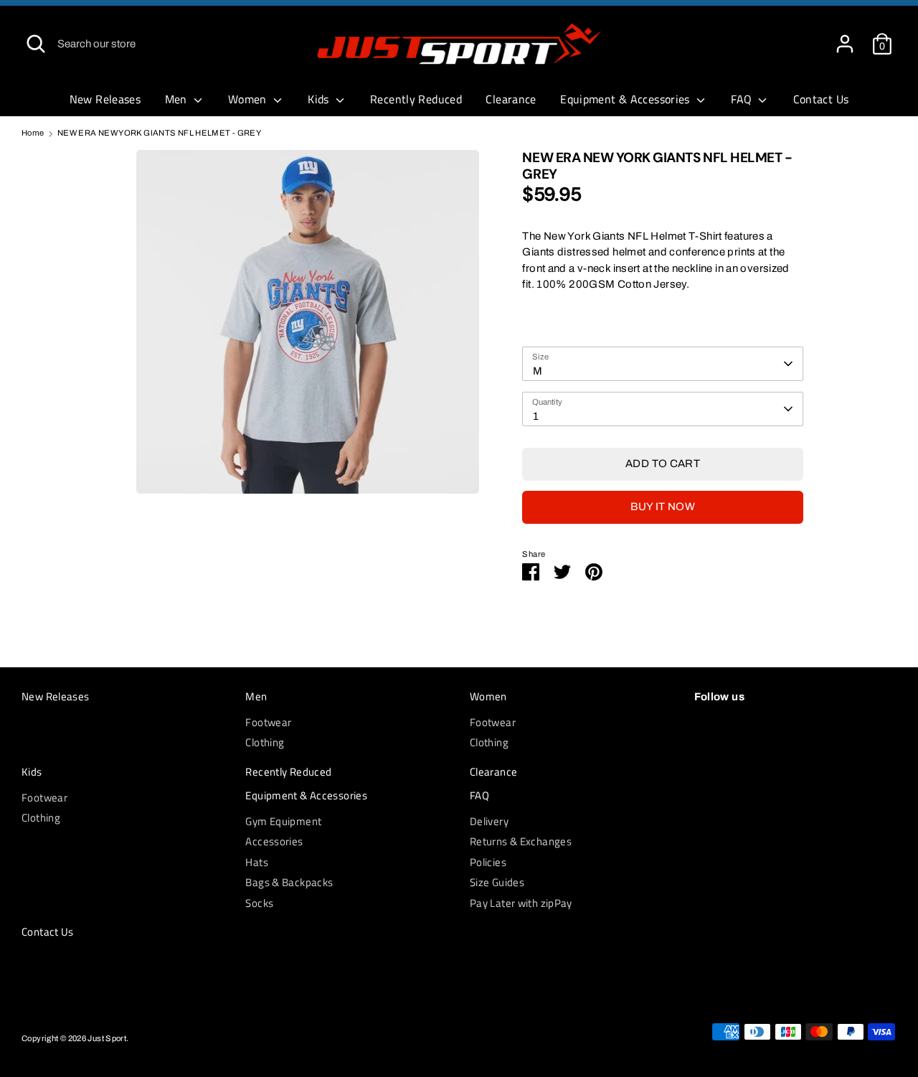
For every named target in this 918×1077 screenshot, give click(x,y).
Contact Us (821, 99)
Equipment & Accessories (626, 99)
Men (178, 99)
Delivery (489, 821)
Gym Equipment (283, 821)
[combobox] (662, 364)
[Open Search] (36, 43)
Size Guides (497, 882)
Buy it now (662, 506)
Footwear (268, 722)
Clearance (511, 99)
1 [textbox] (536, 416)
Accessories (274, 841)
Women (249, 99)
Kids (320, 99)
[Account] (845, 37)
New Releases (105, 99)
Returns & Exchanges (521, 841)
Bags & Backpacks (289, 882)
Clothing (264, 742)
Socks (259, 903)
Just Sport (106, 1038)
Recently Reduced (416, 99)
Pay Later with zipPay (521, 903)
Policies (488, 862)
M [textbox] (537, 371)
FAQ (743, 99)
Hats (256, 862)
